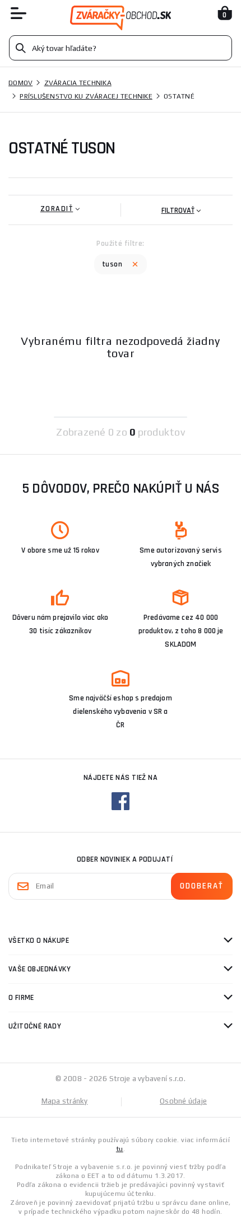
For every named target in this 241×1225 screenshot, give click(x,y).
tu (119, 1149)
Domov (20, 83)
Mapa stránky (64, 1101)
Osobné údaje (183, 1101)
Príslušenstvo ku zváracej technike (86, 96)
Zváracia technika (78, 83)
